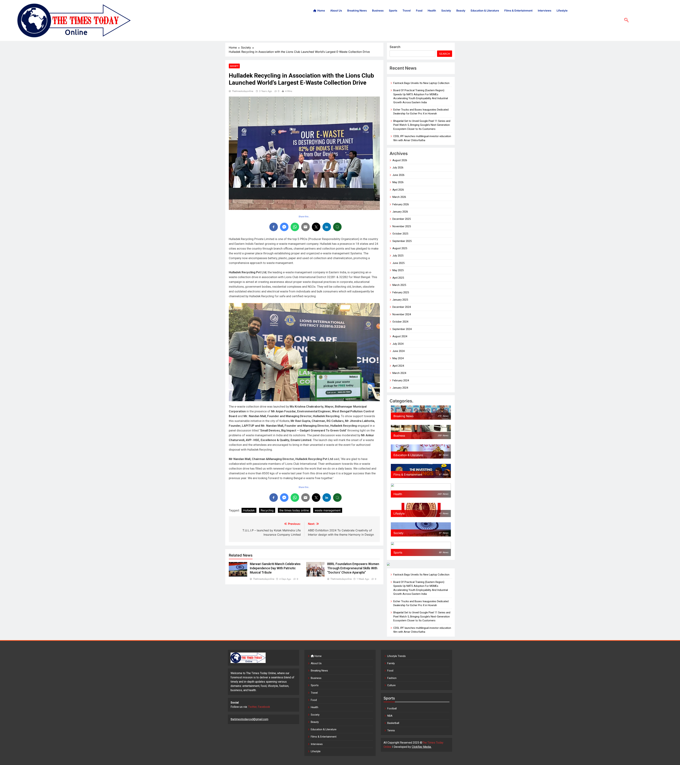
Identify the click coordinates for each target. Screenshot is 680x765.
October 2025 (400, 233)
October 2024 (400, 321)
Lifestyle (562, 10)
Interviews (544, 10)
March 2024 (399, 373)
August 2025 (399, 248)
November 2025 (401, 226)
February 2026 (400, 204)
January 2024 (400, 387)
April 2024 (398, 365)
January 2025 (400, 299)
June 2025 (398, 263)
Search (395, 47)
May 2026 (398, 182)
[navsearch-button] (625, 20)
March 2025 (399, 285)
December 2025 (401, 219)
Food (419, 10)
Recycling (267, 510)
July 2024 (397, 343)
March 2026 (399, 197)
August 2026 (399, 160)
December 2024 (401, 307)
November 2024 (401, 314)
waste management (328, 510)
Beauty (460, 10)
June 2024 (398, 351)
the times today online (294, 510)
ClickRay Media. (421, 747)
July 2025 (397, 255)
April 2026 (398, 189)
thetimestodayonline (242, 91)
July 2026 (397, 167)
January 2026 (400, 211)
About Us (336, 10)
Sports (393, 10)
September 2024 (402, 329)
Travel (407, 10)
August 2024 (399, 336)
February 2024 (400, 380)
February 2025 (400, 292)
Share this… (304, 216)
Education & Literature (485, 10)
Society (446, 10)
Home (321, 10)
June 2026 (398, 175)
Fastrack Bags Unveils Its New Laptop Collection (421, 83)
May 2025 (398, 270)
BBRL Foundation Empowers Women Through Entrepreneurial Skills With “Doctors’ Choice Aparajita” (353, 568)
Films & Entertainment (518, 10)
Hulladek (249, 510)
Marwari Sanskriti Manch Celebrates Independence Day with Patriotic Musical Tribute (275, 568)
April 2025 (398, 277)
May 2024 (398, 358)
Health (432, 10)
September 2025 (402, 241)
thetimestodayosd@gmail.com (249, 719)
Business (378, 10)
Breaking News (357, 10)
